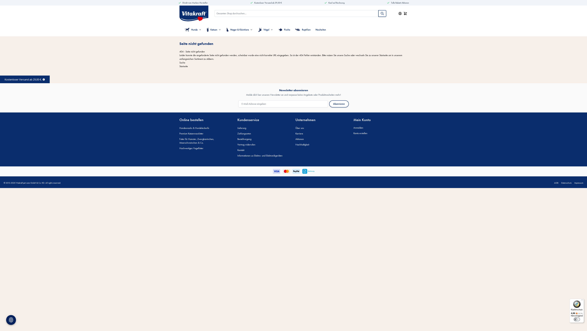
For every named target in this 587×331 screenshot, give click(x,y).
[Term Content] (43, 79)
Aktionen (299, 139)
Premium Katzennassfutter (191, 133)
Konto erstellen (360, 133)
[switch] (577, 319)
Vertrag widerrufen (246, 144)
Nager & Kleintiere (239, 29)
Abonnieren (339, 103)
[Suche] (382, 13)
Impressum (578, 182)
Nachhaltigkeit (302, 144)
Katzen (213, 29)
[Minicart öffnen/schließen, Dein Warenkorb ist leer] (405, 13)
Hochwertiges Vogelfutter (191, 148)
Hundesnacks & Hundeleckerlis (194, 128)
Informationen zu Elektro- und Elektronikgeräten (260, 155)
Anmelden (358, 127)
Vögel (266, 29)
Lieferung (241, 128)
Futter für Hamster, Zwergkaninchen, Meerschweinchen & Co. (196, 140)
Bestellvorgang (244, 139)
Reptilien (306, 29)
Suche (347, 55)
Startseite (383, 55)
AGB (556, 182)
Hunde (194, 29)
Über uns (299, 128)
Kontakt (240, 150)
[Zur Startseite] (193, 13)
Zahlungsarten (244, 133)
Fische (287, 29)
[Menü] (582, 300)
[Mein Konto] (400, 13)
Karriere (299, 133)
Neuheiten (321, 29)
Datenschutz (566, 182)
